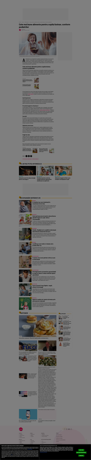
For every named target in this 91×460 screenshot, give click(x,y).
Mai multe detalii (30, 449)
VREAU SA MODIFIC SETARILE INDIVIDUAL (81, 452)
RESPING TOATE (81, 455)
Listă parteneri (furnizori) (43, 452)
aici (11, 454)
